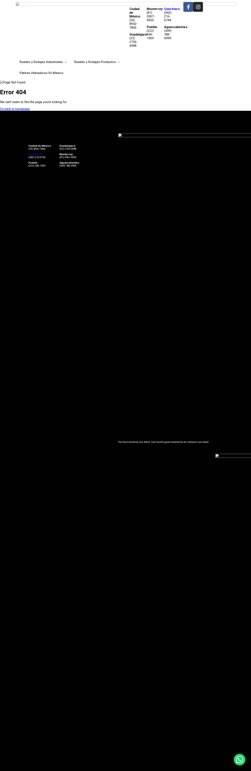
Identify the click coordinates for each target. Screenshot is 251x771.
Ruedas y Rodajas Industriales (41, 62)
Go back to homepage (15, 109)
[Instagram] (198, 7)
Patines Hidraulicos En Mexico (41, 73)
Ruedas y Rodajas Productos (95, 62)
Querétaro (172, 9)
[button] (240, 760)
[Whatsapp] (66, 221)
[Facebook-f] (188, 7)
